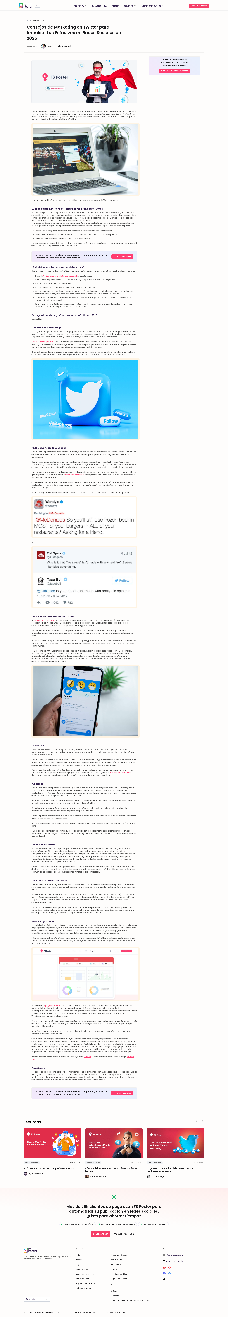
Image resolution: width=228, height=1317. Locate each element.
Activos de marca (83, 1288)
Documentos (116, 1264)
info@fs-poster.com (174, 1255)
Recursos (128, 6)
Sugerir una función (118, 1279)
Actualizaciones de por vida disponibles (118, 1224)
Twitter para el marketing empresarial (60, 276)
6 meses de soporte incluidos (155, 1224)
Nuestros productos (151, 6)
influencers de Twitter (45, 620)
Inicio (77, 1255)
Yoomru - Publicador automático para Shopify (130, 1300)
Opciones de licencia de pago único (79, 1224)
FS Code (113, 1291)
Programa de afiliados (85, 1283)
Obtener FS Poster (199, 6)
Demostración (81, 1269)
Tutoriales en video (118, 1274)
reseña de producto (74, 474)
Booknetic (114, 1296)
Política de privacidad (116, 1312)
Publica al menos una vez (121, 772)
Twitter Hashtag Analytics (43, 341)
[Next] (202, 1121)
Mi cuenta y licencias (119, 1255)
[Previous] (196, 1121)
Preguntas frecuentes (84, 1274)
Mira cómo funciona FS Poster (174, 71)
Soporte (113, 1269)
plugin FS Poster (52, 1005)
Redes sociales (38, 20)
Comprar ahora (100, 1234)
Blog (28, 20)
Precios (115, 6)
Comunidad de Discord (120, 1260)
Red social (79, 6)
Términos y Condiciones (84, 1312)
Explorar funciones (122, 256)
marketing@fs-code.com (176, 1261)
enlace (87, 1056)
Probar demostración (124, 1234)
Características (100, 6)
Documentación (82, 1279)
